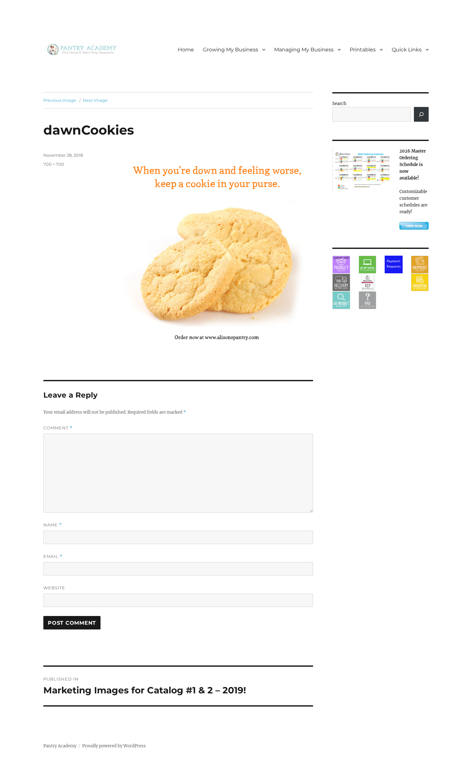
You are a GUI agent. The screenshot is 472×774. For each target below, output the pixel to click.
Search (339, 103)
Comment (58, 428)
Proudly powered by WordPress (114, 746)
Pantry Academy (59, 746)
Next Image (95, 100)
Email (53, 556)
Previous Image (59, 100)
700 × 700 (53, 164)
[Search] (421, 114)
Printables (363, 50)
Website (54, 587)
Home (186, 50)
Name (52, 525)
